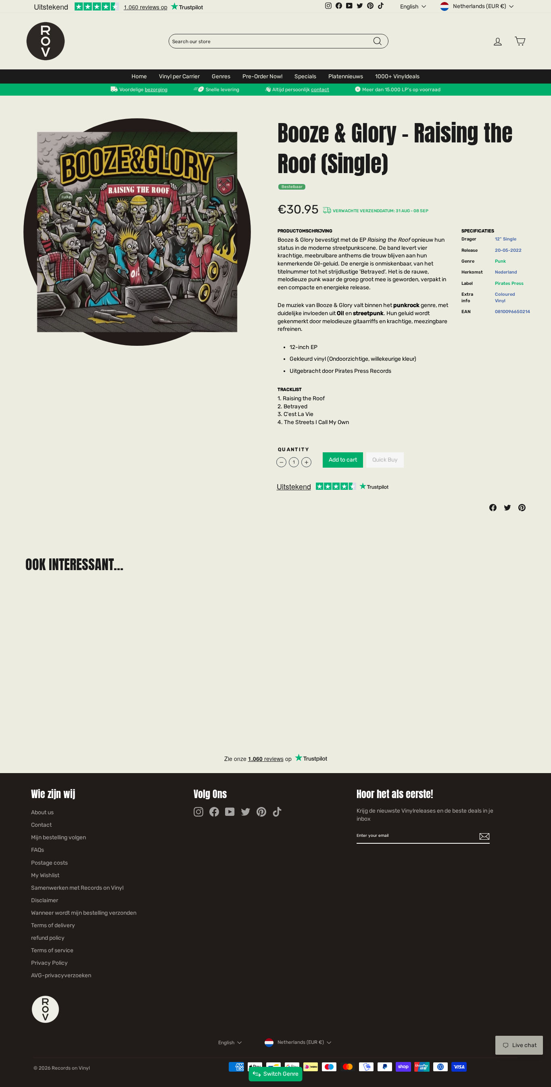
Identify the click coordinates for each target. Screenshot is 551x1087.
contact (320, 89)
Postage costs (49, 862)
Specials (305, 76)
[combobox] (272, 41)
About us (42, 812)
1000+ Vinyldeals (397, 76)
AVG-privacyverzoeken (61, 975)
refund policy (48, 937)
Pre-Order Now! (262, 76)
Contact (41, 825)
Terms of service (52, 950)
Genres (221, 76)
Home (139, 76)
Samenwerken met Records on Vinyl (77, 887)
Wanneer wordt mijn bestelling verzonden (83, 912)
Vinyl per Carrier (179, 76)
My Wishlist (45, 875)
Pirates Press (509, 283)
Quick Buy (385, 459)
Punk (500, 261)
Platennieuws (345, 76)
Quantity (293, 449)
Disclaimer (44, 900)
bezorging (156, 89)
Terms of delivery (53, 925)
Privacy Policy (49, 962)
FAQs (37, 850)
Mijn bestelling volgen (58, 837)
